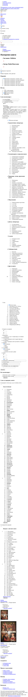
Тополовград (10, 512)
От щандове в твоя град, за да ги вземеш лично (11, 382)
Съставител (5, 115)
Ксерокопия (15, 272)
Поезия (13, 129)
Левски (8, 448)
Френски (14, 311)
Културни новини (7, 2)
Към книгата (3, 656)
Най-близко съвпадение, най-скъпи (12, 82)
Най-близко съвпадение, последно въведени (14, 80)
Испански (14, 314)
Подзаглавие (6, 362)
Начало (4, 49)
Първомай (9, 480)
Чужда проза (15, 126)
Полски (13, 316)
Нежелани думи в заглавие (9, 374)
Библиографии (15, 271)
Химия (13, 181)
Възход (9, 557)
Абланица (9, 389)
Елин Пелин (10, 429)
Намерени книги (7, 50)
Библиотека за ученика (17, 209)
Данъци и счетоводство (17, 186)
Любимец (9, 452)
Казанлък (9, 433)
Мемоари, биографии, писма (18, 147)
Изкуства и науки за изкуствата (19, 163)
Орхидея (9, 554)
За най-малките (15, 224)
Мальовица (10, 537)
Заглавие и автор (7, 35)
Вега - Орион (11, 566)
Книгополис (10, 556)
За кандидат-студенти (17, 210)
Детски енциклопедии (17, 233)
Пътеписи (14, 146)
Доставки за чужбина (8, 681)
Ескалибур (10, 548)
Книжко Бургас (11, 583)
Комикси (14, 228)
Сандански (9, 491)
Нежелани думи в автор (8, 376)
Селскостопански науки (17, 195)
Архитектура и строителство (18, 194)
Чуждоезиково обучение (17, 219)
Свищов (9, 493)
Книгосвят (5, 4)
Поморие (9, 476)
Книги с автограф (16, 281)
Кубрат (8, 444)
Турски (13, 322)
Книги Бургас (11, 578)
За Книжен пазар (7, 663)
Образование (15, 172)
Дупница (9, 428)
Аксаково (9, 392)
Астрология (15, 259)
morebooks (10, 544)
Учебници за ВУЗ (16, 211)
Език (4, 302)
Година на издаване (7, 329)
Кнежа (8, 437)
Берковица (9, 399)
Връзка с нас (6, 687)
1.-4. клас (14, 203)
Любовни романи (16, 137)
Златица (9, 432)
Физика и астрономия (17, 182)
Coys (9, 558)
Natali (9, 564)
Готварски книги (16, 238)
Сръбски (14, 318)
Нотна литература (16, 275)
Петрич (8, 469)
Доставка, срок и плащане (9, 679)
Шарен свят (10, 590)
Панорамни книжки (16, 231)
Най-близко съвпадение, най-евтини (12, 81)
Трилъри (14, 138)
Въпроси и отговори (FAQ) (9, 682)
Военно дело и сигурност (18, 197)
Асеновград (9, 394)
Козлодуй (9, 439)
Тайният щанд (11, 570)
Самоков (9, 490)
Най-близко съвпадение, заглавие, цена (13, 78)
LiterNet (5, 1)
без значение (7, 344)
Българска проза (16, 125)
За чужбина (5, 340)
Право (13, 173)
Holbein (2, 600)
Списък (7, 94)
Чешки (13, 315)
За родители (15, 263)
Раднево (9, 482)
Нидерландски (15, 324)
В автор (2, 33)
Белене (8, 398)
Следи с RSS (6, 665)
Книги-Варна (11, 549)
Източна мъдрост (16, 255)
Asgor (9, 551)
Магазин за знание (11, 539)
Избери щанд (3, 22)
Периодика (14, 268)
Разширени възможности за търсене (11, 39)
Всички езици (13, 305)
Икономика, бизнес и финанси (19, 185)
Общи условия (6, 670)
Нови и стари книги (12, 541)
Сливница (9, 503)
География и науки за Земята (18, 184)
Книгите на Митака (12, 585)
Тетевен (9, 510)
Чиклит (14, 136)
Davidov (9, 569)
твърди (6, 346)
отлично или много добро (10, 351)
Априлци (9, 393)
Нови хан (9, 459)
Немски (14, 310)
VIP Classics (10, 553)
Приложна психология (17, 253)
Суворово (9, 509)
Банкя (8, 396)
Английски (15, 308)
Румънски (14, 319)
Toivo (9, 562)
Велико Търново (10, 411)
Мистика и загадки (16, 258)
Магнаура (10, 571)
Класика (14, 128)
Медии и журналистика (17, 165)
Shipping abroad (6, 680)
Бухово (8, 407)
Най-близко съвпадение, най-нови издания (14, 84)
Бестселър (10, 574)
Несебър (9, 456)
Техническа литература (17, 193)
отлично (6, 350)
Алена (9, 545)
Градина (14, 244)
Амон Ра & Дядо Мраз (12, 560)
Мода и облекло (15, 246)
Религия (14, 251)
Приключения (15, 232)
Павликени (9, 462)
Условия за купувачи (7, 671)
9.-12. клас (14, 206)
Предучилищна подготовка (18, 202)
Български (15, 306)
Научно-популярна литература (19, 216)
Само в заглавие (6, 36)
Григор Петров (11, 552)
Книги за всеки (11, 547)
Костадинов (10, 531)
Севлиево (9, 496)
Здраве (13, 240)
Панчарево (9, 466)
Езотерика (14, 257)
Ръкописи (14, 274)
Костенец (9, 440)
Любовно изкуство (16, 261)
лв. (7, 359)
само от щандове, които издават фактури (13, 339)
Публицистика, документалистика (15, 149)
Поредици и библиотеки (8, 360)
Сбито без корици (9, 91)
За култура (5, 5)
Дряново (9, 427)
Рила (8, 487)
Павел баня (9, 461)
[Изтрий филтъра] (3, 61)
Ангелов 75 (10, 577)
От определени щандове (6, 524)
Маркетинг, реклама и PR (18, 188)
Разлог (8, 484)
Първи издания (15, 280)
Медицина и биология (17, 190)
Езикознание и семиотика (18, 158)
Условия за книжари (7, 672)
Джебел (8, 423)
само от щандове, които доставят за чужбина (14, 341)
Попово (8, 478)
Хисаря (8, 518)
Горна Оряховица (11, 420)
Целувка (9, 587)
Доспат (8, 426)
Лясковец (9, 453)
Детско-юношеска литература (18, 227)
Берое (9, 588)
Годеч (8, 419)
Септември (9, 497)
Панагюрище (10, 465)
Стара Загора (10, 508)
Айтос (8, 390)
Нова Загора (10, 457)
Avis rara (9, 540)
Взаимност (10, 534)
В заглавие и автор (5, 28)
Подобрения (6, 664)
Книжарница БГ (11, 573)
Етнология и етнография (17, 161)
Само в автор (6, 38)
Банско (8, 397)
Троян (8, 513)
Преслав (9, 592)
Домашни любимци (16, 245)
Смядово (9, 505)
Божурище (9, 403)
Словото (9, 581)
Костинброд (9, 441)
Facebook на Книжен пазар (9, 688)
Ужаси (13, 139)
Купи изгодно (11, 568)
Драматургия (15, 142)
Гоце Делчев (10, 422)
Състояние (5, 347)
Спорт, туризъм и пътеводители (19, 262)
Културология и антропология (19, 164)
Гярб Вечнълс (11, 565)
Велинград (9, 412)
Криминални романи (17, 134)
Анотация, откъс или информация (10, 366)
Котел (9, 591)
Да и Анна (10, 535)
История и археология (17, 159)
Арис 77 (9, 586)
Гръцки (13, 323)
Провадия (9, 479)
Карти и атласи (15, 218)
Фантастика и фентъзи (17, 132)
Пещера (8, 470)
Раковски (9, 486)
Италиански (15, 312)
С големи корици (9, 90)
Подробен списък (9, 93)
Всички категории (14, 120)
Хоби (13, 242)
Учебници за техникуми (17, 207)
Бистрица (9, 401)
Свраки (9, 536)
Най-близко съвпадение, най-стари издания (14, 85)
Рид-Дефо (10, 594)
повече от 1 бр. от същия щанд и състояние (14, 336)
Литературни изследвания (18, 156)
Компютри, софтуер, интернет (19, 192)
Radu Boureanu (4, 601)
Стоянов (9, 543)
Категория (5, 117)
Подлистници (15, 279)
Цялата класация (7, 596)
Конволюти (14, 277)
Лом (8, 450)
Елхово (8, 431)
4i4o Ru (9, 561)
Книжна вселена (11, 532)
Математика (15, 180)
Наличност (5, 335)
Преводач (5, 363)
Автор (4, 100)
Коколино (10, 575)
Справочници (15, 241)
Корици (5, 342)
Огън (9, 582)
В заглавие (3, 30)
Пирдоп (9, 471)
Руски (14, 307)
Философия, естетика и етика (18, 167)
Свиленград (9, 492)
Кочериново (9, 443)
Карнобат (9, 436)
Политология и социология (18, 168)
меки (5, 345)
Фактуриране (6, 337)
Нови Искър (10, 458)
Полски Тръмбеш (11, 475)
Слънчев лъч (10, 595)
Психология (15, 169)
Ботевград (9, 405)
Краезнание (15, 160)
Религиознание (15, 171)
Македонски (14, 320)
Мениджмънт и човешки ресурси (19, 189)
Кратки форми (15, 143)
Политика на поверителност (9, 674)
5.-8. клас (14, 205)
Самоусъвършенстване (17, 254)
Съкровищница (11, 579)
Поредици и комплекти (17, 276)
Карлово (9, 435)
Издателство (6, 116)
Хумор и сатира (15, 133)
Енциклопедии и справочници (19, 215)
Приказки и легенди (16, 225)
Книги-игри (15, 141)
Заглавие (5, 99)
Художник (5, 364)
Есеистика (14, 145)
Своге (8, 495)
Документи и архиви (17, 270)
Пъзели (14, 229)
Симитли (9, 500)
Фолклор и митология (17, 151)
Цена (4, 352)
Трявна (8, 514)
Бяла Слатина (10, 409)
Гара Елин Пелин (11, 418)
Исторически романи (17, 130)
